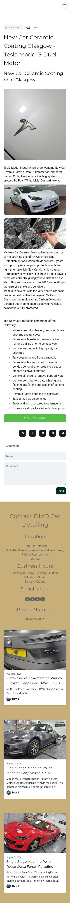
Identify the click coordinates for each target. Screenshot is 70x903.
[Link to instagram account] (32, 599)
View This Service (35, 418)
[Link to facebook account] (27, 599)
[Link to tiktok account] (37, 599)
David (15, 698)
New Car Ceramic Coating (44, 269)
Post (61, 490)
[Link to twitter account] (42, 599)
